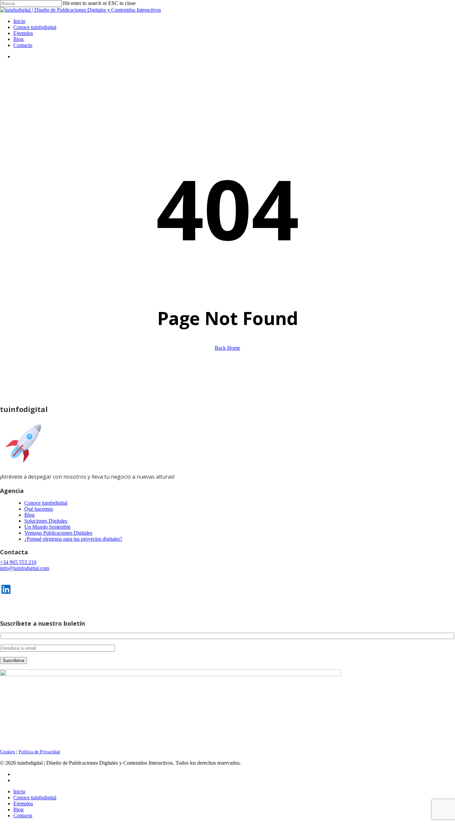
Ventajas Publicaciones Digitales (58, 533)
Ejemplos (23, 803)
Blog (29, 515)
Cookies (7, 751)
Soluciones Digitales (45, 521)
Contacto (22, 815)
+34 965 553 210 (18, 562)
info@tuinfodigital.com (24, 568)
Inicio (19, 791)
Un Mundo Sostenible (47, 527)
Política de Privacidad (39, 751)
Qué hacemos (38, 509)
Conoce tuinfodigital (45, 503)
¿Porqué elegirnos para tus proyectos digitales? (73, 539)
